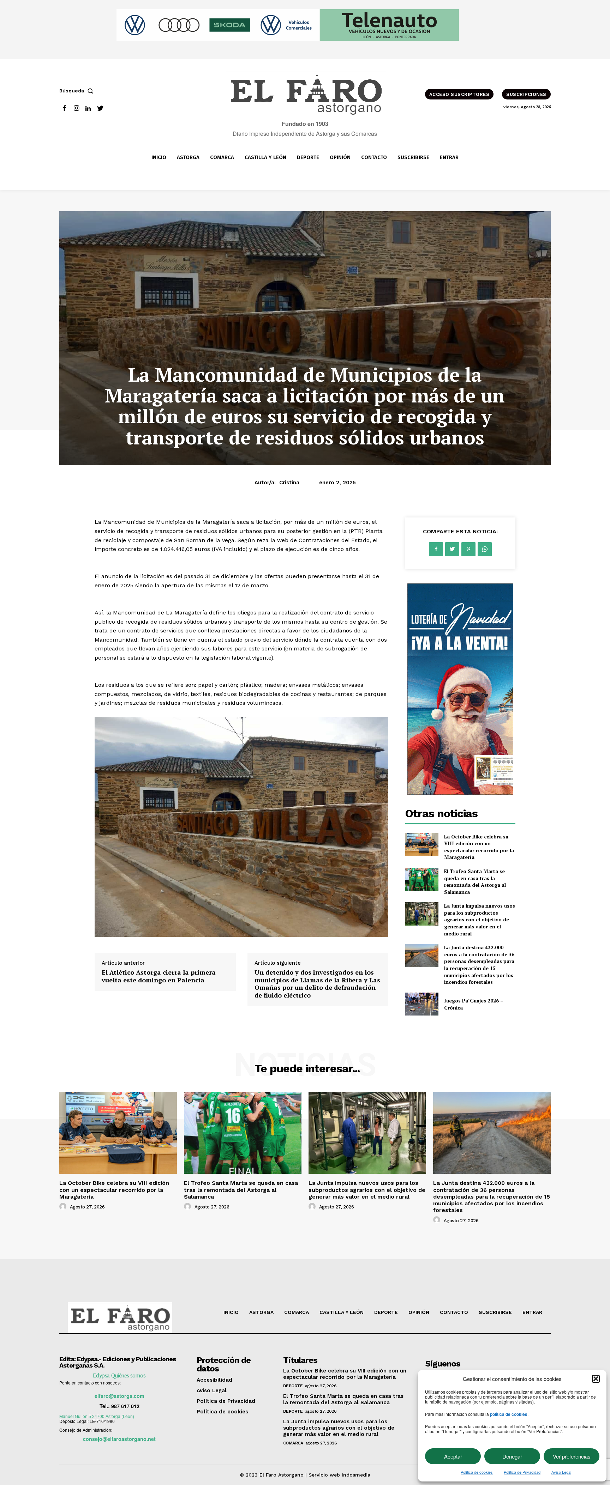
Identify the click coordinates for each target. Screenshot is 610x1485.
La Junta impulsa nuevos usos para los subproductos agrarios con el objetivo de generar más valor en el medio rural (479, 919)
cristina (289, 482)
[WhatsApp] (485, 549)
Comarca (293, 1443)
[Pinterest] (468, 549)
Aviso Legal (561, 1472)
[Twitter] (100, 108)
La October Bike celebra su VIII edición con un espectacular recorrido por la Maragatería (479, 847)
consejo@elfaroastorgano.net (119, 1438)
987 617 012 (125, 1406)
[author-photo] (63, 1207)
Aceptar (453, 1456)
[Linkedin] (88, 108)
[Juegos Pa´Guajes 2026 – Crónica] (421, 1004)
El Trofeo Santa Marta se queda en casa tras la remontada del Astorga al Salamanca (475, 881)
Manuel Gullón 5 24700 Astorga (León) (96, 1416)
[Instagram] (76, 108)
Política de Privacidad (522, 1472)
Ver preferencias (572, 1456)
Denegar (512, 1456)
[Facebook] (64, 108)
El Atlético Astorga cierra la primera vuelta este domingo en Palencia (159, 976)
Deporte (293, 1385)
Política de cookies (477, 1472)
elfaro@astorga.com (119, 1395)
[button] (595, 1378)
